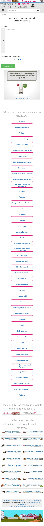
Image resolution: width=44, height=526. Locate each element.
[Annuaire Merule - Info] (32, 459)
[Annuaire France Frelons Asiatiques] (32, 453)
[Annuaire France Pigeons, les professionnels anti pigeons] (32, 473)
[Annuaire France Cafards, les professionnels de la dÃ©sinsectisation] (11, 433)
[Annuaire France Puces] (11, 479)
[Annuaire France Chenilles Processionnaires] (32, 439)
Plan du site (6, 500)
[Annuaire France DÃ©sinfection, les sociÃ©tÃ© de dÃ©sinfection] (32, 446)
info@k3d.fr (22, 504)
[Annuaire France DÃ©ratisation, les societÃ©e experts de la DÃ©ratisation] (11, 446)
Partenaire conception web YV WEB (22, 506)
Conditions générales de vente (21, 500)
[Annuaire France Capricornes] (32, 433)
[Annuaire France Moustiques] (32, 466)
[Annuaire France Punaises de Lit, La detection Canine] (11, 486)
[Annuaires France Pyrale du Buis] (32, 486)
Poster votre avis (8, 66)
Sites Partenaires (32, 502)
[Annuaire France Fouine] (11, 453)
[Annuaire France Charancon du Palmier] (11, 439)
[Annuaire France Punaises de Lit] (32, 479)
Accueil (4, 14)
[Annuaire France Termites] (32, 493)
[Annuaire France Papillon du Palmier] (11, 473)
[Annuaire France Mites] (11, 466)
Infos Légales (37, 500)
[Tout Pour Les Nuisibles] (22, 413)
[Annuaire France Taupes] (11, 493)
